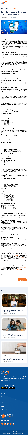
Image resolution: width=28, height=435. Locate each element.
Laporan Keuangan (19, 396)
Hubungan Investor (19, 399)
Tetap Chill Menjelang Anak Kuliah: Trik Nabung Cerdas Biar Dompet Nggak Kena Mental (13, 359)
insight (18, 269)
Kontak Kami (4, 409)
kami (20, 269)
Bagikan (23, 280)
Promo (2, 399)
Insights (6, 8)
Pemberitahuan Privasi (13, 431)
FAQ (2, 402)
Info (2, 8)
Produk (2, 396)
